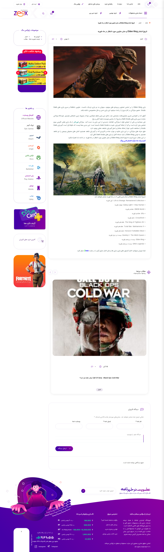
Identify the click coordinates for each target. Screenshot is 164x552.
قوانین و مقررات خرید (111, 529)
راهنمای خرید (108, 4)
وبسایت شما (76, 421)
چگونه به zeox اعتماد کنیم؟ (109, 520)
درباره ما (119, 4)
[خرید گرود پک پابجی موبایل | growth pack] (32, 72)
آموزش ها (37, 37)
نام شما (138, 421)
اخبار (140, 23)
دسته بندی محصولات (136, 13)
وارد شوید (19, 4)
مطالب (26, 39)
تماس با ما (130, 4)
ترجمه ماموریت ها (35, 39)
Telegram (54, 546)
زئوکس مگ (77, 4)
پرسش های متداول (94, 4)
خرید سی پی (93, 13)
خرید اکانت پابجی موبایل (110, 534)
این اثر (76, 122)
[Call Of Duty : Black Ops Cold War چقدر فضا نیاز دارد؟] (99, 317)
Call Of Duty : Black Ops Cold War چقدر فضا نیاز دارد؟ (99, 378)
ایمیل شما (107, 421)
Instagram (42, 546)
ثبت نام (34, 4)
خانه (139, 4)
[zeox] (21, 13)
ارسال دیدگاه (62, 448)
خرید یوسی (113, 13)
